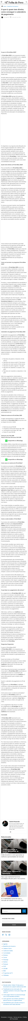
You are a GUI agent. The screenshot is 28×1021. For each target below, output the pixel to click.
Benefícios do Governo (12, 6)
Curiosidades (6, 953)
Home (4, 6)
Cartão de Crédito (8, 951)
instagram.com (9, 935)
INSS (4, 971)
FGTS (4, 966)
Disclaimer (4, 1017)
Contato (10, 1017)
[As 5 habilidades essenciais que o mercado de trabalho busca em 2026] (14, 890)
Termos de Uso (18, 1017)
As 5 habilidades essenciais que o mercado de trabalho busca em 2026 (12, 899)
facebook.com (3, 935)
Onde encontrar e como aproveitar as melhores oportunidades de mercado (12, 856)
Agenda (5, 944)
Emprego (5, 959)
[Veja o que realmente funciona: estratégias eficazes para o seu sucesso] (14, 868)
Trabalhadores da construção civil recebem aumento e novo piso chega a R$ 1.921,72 (14, 990)
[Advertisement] (14, 35)
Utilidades (6, 975)
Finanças (5, 964)
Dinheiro (5, 955)
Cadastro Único (7, 948)
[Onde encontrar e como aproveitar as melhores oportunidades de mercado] (14, 846)
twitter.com (6, 935)
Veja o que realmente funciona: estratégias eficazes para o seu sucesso (13, 877)
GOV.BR (5, 968)
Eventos (5, 962)
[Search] (24, 911)
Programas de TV (8, 973)
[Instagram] (10, 832)
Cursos (5, 957)
